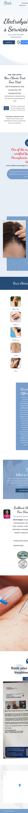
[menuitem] (22, 5)
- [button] (5, 774)
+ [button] (5, 773)
